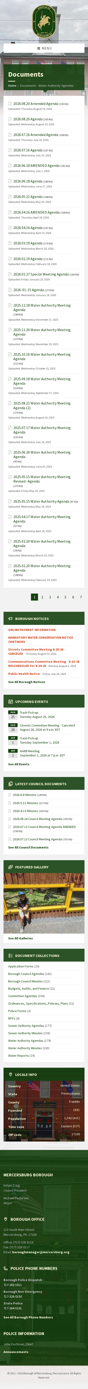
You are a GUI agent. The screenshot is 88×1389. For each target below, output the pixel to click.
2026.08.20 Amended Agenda (35, 103)
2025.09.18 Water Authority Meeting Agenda (42, 381)
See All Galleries (20, 938)
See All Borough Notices (26, 682)
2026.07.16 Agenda (27, 150)
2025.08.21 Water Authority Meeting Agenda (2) (42, 405)
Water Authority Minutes (25, 1048)
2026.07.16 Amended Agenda (35, 134)
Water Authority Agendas (25, 1040)
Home (12, 85)
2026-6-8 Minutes (24, 795)
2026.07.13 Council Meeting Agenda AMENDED (44, 827)
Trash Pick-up (29, 712)
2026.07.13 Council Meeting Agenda (37, 839)
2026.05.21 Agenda (27, 196)
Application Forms (21, 966)
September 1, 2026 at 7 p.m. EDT (42, 755)
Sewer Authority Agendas (26, 1026)
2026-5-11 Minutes (25, 803)
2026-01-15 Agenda (28, 290)
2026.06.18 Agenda (27, 181)
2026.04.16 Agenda (27, 228)
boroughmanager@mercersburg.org (40, 1252)
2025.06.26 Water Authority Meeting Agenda (42, 454)
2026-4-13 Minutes (25, 811)
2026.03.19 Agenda (27, 243)
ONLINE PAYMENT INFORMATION (32, 630)
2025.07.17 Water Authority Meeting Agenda (42, 430)
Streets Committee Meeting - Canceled (47, 725)
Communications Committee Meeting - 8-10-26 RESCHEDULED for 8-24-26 (43, 663)
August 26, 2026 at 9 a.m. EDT (40, 729)
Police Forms (17, 1011)
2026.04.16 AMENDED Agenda (36, 212)
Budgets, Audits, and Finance (28, 988)
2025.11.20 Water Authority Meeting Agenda (42, 332)
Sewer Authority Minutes (25, 1033)
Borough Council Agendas (26, 974)
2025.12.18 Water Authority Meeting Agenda (42, 307)
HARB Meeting (30, 751)
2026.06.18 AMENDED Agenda (36, 165)
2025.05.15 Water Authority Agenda (41, 501)
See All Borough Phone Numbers (28, 1317)
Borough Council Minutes (25, 981)
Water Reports (18, 1055)
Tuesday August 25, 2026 (37, 717)
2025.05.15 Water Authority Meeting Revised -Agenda (42, 479)
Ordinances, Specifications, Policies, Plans (38, 1003)
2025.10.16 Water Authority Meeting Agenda (42, 356)
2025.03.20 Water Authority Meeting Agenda (42, 543)
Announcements (16, 1352)
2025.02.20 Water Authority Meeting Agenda (42, 568)
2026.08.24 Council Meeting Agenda (37, 819)
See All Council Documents (28, 847)
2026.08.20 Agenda (27, 119)
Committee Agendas (22, 996)
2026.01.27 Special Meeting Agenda (41, 274)
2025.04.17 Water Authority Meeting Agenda (42, 519)
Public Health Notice (24, 674)
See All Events (18, 764)
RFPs (11, 1018)
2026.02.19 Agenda (27, 259)
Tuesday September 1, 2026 (39, 742)
